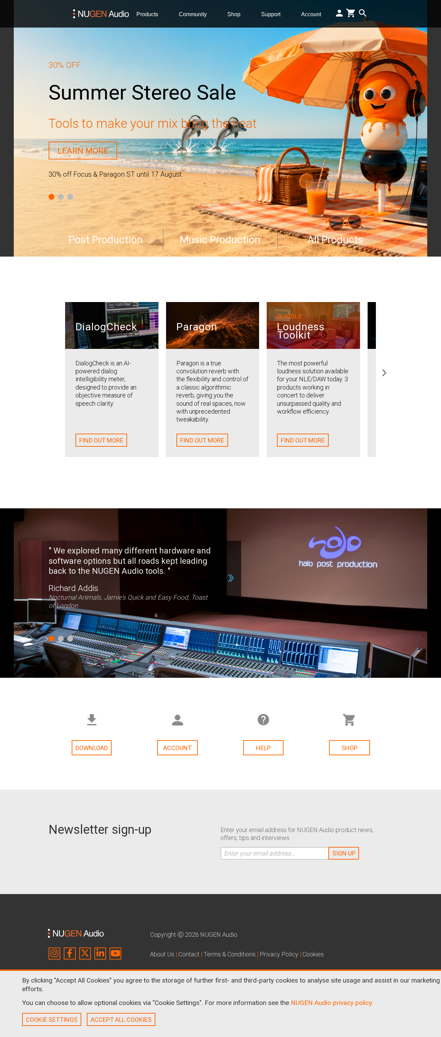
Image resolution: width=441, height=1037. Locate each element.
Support (273, 14)
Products (150, 14)
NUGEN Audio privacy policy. (332, 1003)
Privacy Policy (279, 954)
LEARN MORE (83, 151)
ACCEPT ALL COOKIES (121, 1019)
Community (195, 14)
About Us (162, 954)
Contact (188, 954)
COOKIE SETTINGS (52, 1019)
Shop (236, 14)
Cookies (313, 954)
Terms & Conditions (230, 954)
